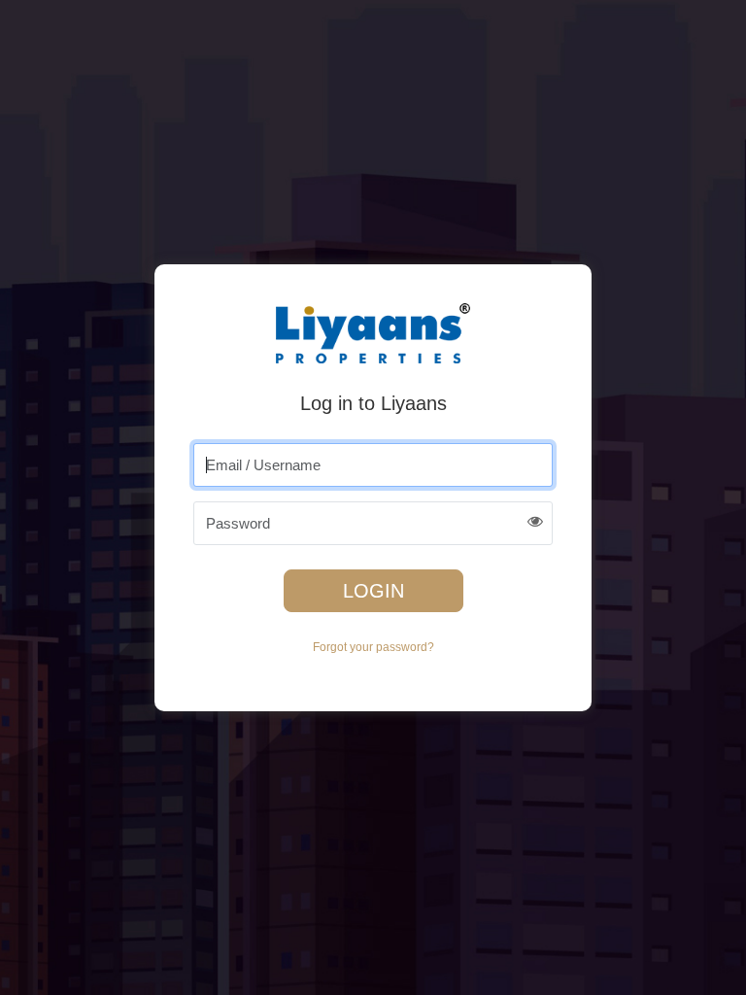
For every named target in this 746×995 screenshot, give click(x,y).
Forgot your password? (373, 647)
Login (373, 590)
